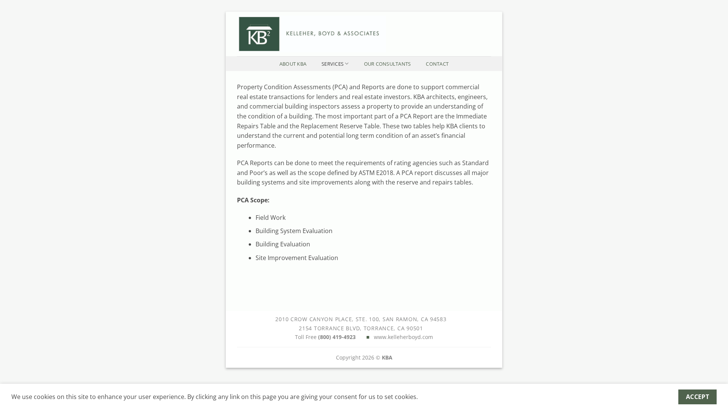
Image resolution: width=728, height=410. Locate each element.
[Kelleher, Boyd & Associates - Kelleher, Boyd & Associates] (358, 34)
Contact (437, 63)
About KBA (292, 63)
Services (333, 63)
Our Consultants (387, 63)
